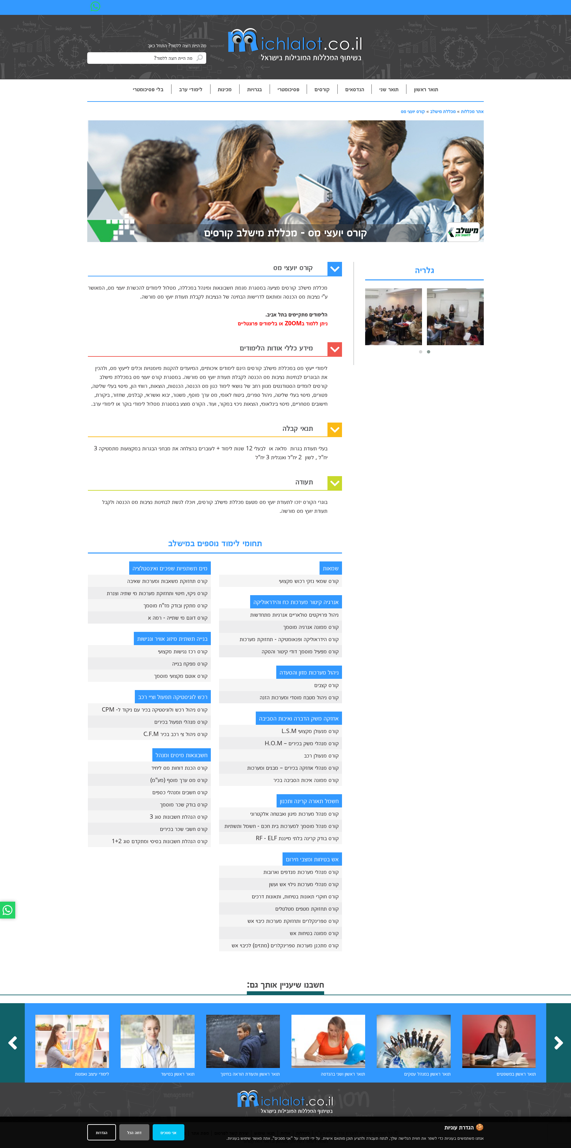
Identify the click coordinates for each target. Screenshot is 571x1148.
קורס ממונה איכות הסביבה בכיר (306, 780)
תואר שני (389, 89)
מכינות (225, 89)
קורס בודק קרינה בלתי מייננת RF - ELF (297, 838)
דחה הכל (134, 1132)
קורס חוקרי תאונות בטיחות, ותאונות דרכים (295, 896)
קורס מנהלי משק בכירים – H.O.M (302, 743)
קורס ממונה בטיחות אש (314, 933)
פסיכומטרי (288, 89)
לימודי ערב (191, 89)
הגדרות (101, 1132)
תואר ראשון (426, 89)
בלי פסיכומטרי (148, 89)
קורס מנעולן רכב (321, 755)
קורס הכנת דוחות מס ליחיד (179, 767)
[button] (429, 351)
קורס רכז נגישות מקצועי (183, 651)
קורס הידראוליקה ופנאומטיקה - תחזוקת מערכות (289, 639)
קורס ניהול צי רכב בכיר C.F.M (175, 734)
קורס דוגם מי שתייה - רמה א (178, 617)
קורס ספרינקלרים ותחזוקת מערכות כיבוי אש (293, 920)
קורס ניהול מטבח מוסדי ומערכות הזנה (299, 697)
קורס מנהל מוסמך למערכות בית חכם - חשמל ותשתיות (281, 826)
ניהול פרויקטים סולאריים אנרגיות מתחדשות (294, 614)
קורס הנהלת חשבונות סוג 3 (179, 816)
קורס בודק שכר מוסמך (184, 804)
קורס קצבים (326, 685)
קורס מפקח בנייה (190, 663)
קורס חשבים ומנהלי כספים (180, 792)
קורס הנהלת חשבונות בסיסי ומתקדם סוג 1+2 (160, 841)
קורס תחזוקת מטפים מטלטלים (307, 908)
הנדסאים (354, 89)
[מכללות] (295, 45)
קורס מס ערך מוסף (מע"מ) (179, 780)
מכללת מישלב (443, 111)
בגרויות (254, 89)
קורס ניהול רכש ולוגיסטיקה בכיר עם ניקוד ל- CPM (155, 709)
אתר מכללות (472, 111)
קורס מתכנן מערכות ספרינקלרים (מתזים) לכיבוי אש (285, 945)
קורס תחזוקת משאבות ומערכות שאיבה (167, 581)
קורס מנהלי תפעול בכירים (181, 721)
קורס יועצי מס (413, 111)
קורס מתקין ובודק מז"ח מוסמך (175, 605)
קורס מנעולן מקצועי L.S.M (310, 731)
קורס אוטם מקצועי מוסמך (181, 675)
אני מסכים (168, 1132)
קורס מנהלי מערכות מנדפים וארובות (301, 872)
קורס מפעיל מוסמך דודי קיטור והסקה (300, 651)
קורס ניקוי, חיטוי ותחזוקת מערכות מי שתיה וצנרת (157, 593)
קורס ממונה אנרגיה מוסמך (311, 627)
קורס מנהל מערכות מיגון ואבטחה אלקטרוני (294, 813)
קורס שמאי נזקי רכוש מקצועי (309, 581)
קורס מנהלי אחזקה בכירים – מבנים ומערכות (293, 767)
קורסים (322, 89)
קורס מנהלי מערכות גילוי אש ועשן (304, 884)
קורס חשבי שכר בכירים (184, 829)
